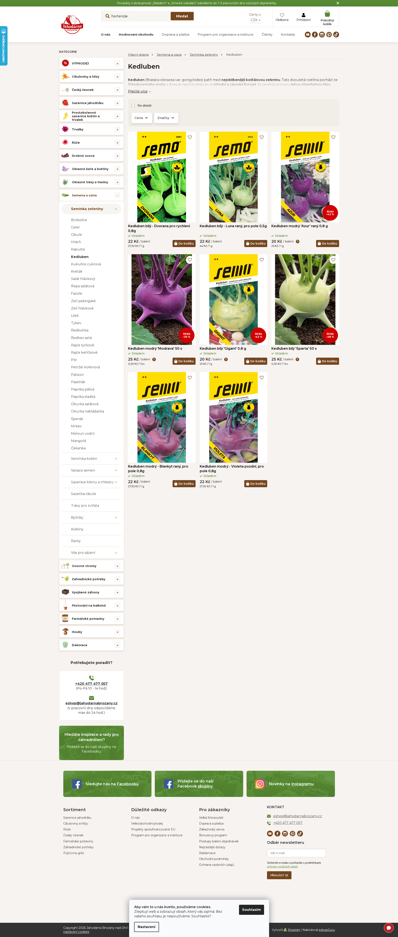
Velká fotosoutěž (211, 818)
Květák (77, 271)
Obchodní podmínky (214, 859)
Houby (77, 632)
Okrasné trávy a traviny (90, 182)
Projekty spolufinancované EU (153, 829)
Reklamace (207, 853)
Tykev (76, 323)
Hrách (76, 242)
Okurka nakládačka (87, 411)
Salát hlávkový (83, 279)
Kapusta (78, 249)
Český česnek (83, 90)
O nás (135, 818)
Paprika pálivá (82, 389)
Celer (75, 227)
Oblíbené (282, 20)
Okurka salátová (84, 404)
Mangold (78, 441)
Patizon (77, 375)
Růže (76, 142)
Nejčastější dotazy (212, 847)
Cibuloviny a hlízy (85, 77)
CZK (254, 20)
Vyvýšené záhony (85, 592)
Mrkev (76, 426)
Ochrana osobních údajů (216, 865)
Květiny (77, 529)
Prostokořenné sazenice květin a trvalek (86, 116)
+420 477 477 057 (91, 684)
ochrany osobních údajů (282, 866)
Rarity (76, 541)
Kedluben (80, 257)
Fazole (76, 293)
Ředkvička (79, 330)
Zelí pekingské (83, 301)
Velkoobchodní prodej (147, 823)
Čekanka (78, 448)
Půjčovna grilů (73, 853)
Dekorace (79, 645)
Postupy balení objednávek (219, 841)
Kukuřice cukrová (86, 264)
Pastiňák (78, 382)
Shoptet (294, 930)
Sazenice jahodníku (87, 103)
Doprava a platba (211, 823)
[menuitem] (106, 34)
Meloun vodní (83, 434)
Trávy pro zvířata (85, 506)
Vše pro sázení (83, 553)
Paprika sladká (83, 397)
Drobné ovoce (83, 156)
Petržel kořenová (85, 367)
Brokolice (79, 220)
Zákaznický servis (211, 829)
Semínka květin (84, 459)
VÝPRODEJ (80, 63)
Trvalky (77, 129)
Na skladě (144, 105)
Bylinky (77, 517)
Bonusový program (213, 835)
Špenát (77, 419)
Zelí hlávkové (82, 308)
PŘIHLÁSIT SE (279, 875)
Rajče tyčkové (82, 345)
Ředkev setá (81, 338)
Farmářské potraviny (88, 619)
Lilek (75, 316)
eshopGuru (327, 930)
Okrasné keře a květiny (90, 169)
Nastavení (146, 927)
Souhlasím (251, 910)
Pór (74, 360)
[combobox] (148, 16)
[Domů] (140, 54)
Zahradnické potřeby (88, 579)
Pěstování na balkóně (89, 605)
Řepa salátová (82, 286)
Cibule (76, 235)
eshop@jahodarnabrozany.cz (91, 703)
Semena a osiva (84, 195)
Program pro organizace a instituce (157, 835)
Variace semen (83, 470)
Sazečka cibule (83, 494)
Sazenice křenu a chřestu (92, 482)
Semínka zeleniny (87, 209)
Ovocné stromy (84, 566)
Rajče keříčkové (84, 352)
